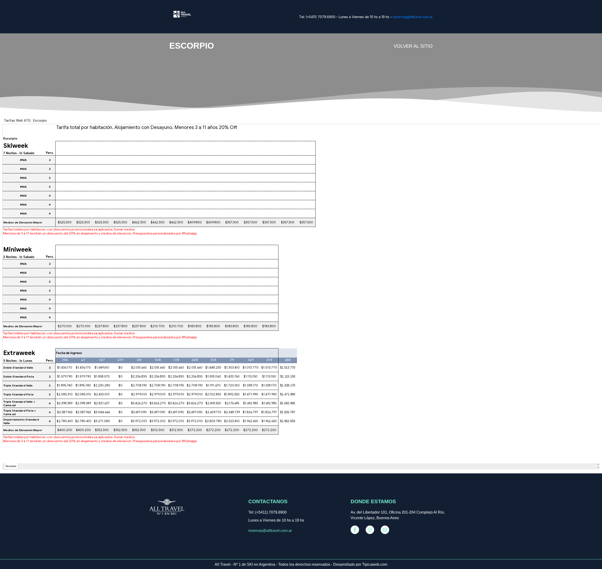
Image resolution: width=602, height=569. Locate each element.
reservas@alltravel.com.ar (413, 17)
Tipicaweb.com (374, 564)
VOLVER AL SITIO (413, 46)
